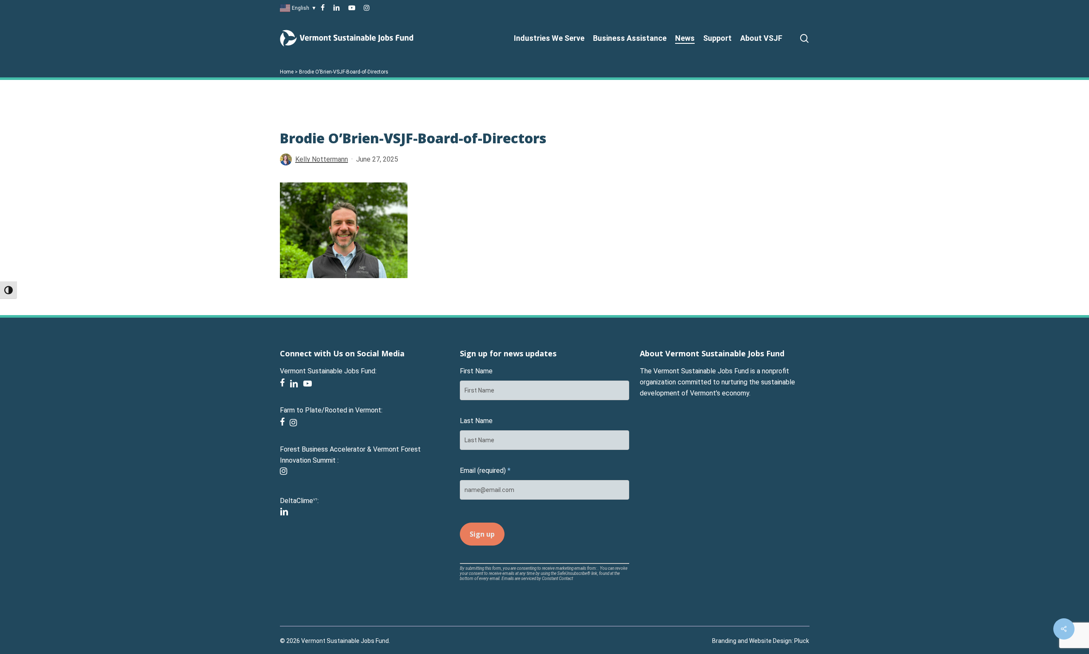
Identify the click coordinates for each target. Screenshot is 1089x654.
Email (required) (485, 470)
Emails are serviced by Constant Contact (537, 578)
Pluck (801, 640)
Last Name (476, 421)
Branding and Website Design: (752, 640)
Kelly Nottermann (321, 159)
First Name (476, 371)
